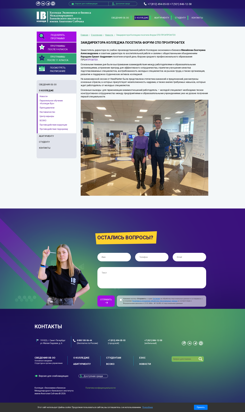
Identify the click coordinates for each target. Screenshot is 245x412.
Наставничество (47, 112)
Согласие (156, 299)
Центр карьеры (47, 116)
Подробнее (147, 407)
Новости (43, 96)
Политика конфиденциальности (100, 388)
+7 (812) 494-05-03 (116, 340)
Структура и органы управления (49, 363)
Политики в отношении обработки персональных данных (155, 301)
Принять (201, 407)
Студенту (180, 17)
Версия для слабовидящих (53, 375)
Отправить (106, 299)
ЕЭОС (142, 357)
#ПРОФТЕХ (91, 59)
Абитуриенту (161, 17)
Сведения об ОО (120, 17)
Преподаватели (47, 108)
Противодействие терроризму (54, 129)
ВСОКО (43, 120)
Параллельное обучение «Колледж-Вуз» (51, 102)
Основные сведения (43, 361)
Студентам (113, 357)
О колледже (141, 17)
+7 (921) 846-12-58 (153, 340)
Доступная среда (123, 4)
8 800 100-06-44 (84, 340)
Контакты (197, 17)
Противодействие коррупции (53, 125)
